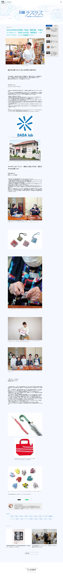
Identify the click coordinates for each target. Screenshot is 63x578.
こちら (24, 494)
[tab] (49, 26)
